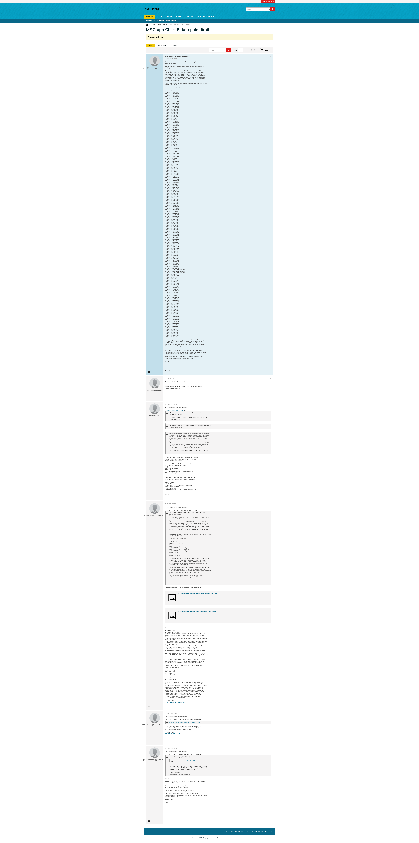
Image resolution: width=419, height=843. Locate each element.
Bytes (226, 831)
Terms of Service (257, 831)
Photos (174, 45)
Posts (150, 45)
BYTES (159, 17)
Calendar (160, 21)
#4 (270, 504)
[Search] (272, 9)
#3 (270, 404)
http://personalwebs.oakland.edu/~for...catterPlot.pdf (184, 722)
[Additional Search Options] (269, 9)
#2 (270, 378)
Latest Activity (162, 45)
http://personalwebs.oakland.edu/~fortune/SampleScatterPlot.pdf (198, 593)
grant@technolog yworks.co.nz (174, 410)
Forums (149, 17)
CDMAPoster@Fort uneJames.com (175, 702)
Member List (150, 21)
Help (231, 831)
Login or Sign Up (267, 2)
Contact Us (239, 831)
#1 (270, 56)
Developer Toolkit (205, 17)
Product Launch (174, 17)
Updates (189, 17)
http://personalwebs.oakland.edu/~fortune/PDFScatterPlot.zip (197, 611)
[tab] (150, 45)
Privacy (247, 831)
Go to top (268, 831)
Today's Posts (171, 21)
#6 (270, 748)
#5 (270, 713)
